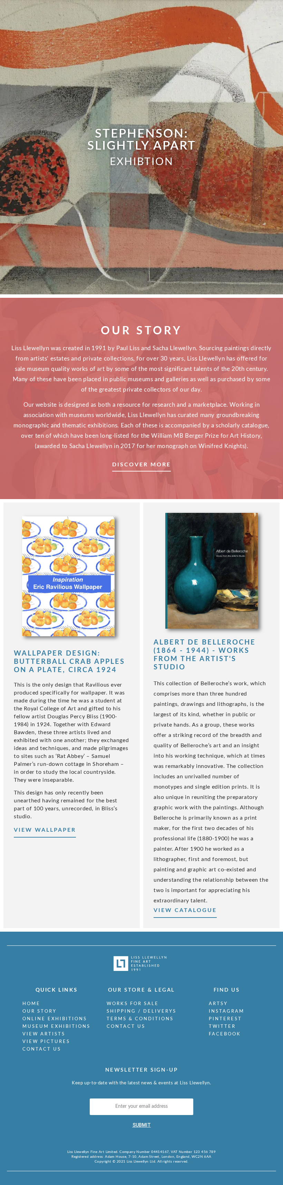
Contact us (41, 1049)
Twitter (222, 1026)
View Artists (43, 1034)
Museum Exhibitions (56, 1026)
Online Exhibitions (54, 1019)
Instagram (226, 1011)
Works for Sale (133, 1004)
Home (31, 1004)
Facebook (225, 1034)
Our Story (39, 1011)
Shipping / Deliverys (141, 1011)
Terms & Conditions (140, 1019)
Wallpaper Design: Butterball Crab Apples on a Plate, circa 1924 (69, 661)
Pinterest (225, 1019)
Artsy (218, 1004)
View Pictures (46, 1042)
